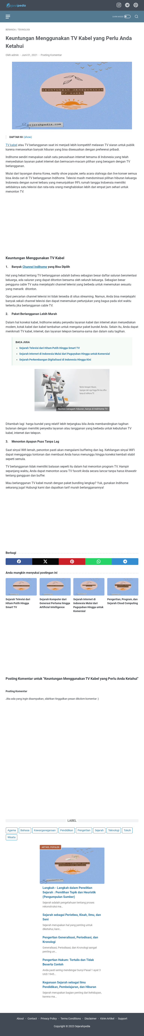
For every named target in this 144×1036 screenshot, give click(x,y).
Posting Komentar (51, 54)
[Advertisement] (72, 224)
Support (122, 1018)
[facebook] (19, 561)
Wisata (12, 837)
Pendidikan (66, 830)
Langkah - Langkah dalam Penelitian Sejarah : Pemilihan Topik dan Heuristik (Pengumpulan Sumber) (69, 892)
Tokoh (127, 830)
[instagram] (119, 5)
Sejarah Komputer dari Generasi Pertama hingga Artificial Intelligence (55, 603)
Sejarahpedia (82, 1026)
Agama (12, 830)
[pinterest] (135, 5)
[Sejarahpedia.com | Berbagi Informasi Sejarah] (18, 5)
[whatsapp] (98, 561)
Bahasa (24, 830)
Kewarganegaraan (45, 830)
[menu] (10, 16)
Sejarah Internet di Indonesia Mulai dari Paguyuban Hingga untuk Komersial (64, 353)
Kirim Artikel (107, 1018)
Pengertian (84, 830)
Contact (32, 1018)
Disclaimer (91, 1018)
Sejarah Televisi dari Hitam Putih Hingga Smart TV (49, 348)
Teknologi (113, 830)
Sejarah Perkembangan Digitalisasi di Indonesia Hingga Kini (55, 359)
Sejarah (99, 830)
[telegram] (127, 5)
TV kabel (11, 145)
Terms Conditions (71, 1018)
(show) (28, 137)
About (20, 1018)
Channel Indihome (34, 267)
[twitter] (45, 561)
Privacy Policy (49, 1018)
